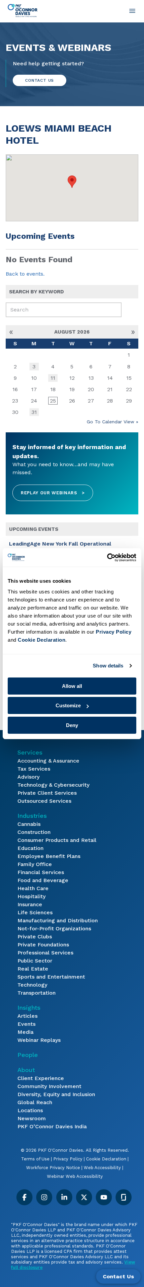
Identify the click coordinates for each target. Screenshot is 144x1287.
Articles (27, 1016)
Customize (68, 705)
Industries (32, 815)
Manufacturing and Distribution (57, 920)
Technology (32, 985)
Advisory (28, 777)
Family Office (34, 864)
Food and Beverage (42, 880)
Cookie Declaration (106, 1158)
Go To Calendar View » (112, 421)
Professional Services (45, 952)
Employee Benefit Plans (48, 856)
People (27, 1054)
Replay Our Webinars (53, 492)
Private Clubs (34, 936)
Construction (34, 832)
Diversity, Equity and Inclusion (56, 1094)
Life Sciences (35, 912)
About (26, 1069)
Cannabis (29, 824)
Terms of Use (35, 1158)
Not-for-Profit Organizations (54, 928)
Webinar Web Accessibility (75, 1176)
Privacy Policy (67, 1158)
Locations (30, 1110)
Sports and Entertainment (51, 977)
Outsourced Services (44, 801)
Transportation (36, 993)
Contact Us (118, 1276)
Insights (29, 1007)
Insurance (29, 904)
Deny (72, 725)
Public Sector (34, 960)
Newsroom (31, 1118)
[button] (72, 182)
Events (26, 1024)
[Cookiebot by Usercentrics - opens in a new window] (107, 557)
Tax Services (33, 769)
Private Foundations (43, 944)
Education (30, 848)
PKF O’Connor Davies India (52, 1126)
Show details (108, 665)
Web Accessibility (102, 1167)
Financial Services (40, 872)
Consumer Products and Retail (56, 840)
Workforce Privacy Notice (53, 1167)
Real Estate (32, 969)
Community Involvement (49, 1086)
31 (34, 412)
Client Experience (40, 1078)
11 (53, 378)
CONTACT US (39, 80)
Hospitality (31, 896)
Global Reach (34, 1102)
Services (30, 752)
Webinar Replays (39, 1040)
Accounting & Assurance (48, 761)
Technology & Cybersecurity (53, 785)
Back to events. (25, 274)
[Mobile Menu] (132, 11)
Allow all (72, 686)
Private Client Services (47, 793)
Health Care (33, 888)
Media (25, 1032)
